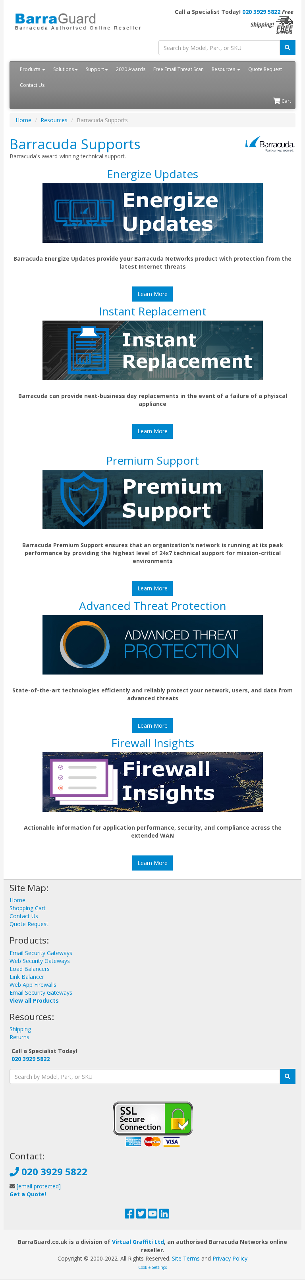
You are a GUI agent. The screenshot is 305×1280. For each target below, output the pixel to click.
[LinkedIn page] (164, 1215)
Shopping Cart (28, 908)
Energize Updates (152, 173)
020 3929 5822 (261, 11)
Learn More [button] (152, 294)
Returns (19, 1037)
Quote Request (265, 69)
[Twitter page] (141, 1215)
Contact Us (32, 85)
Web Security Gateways (40, 961)
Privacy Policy (229, 1258)
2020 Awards (130, 69)
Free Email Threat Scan (178, 69)
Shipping (20, 1029)
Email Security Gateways (41, 953)
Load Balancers (30, 968)
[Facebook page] (130, 1215)
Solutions (63, 69)
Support (95, 69)
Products (30, 69)
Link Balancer (27, 976)
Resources (224, 69)
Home (23, 120)
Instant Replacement (153, 311)
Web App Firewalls (33, 984)
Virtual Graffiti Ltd (138, 1241)
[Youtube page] (153, 1215)
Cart (285, 101)
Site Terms (186, 1258)
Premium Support (152, 460)
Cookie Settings (152, 1267)
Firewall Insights (152, 742)
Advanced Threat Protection (152, 605)
